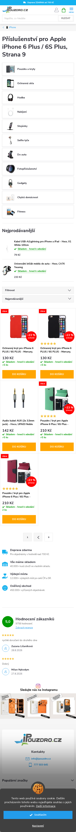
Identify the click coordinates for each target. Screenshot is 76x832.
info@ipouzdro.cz (41, 758)
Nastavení (38, 826)
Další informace (45, 806)
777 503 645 (41, 764)
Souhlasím (40, 815)
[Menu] (71, 10)
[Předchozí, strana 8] (38, 537)
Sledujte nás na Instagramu (39, 690)
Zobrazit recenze (24, 627)
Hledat (65, 18)
